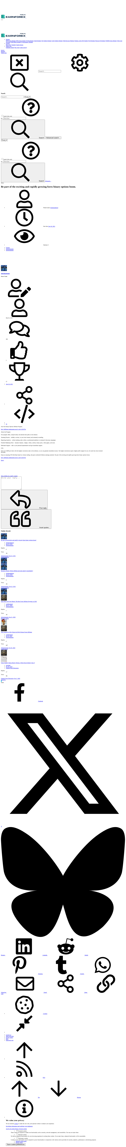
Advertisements (10, 545)
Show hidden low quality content (9, 476)
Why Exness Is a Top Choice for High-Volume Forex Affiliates (16, 632)
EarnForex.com (9, 1040)
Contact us (8, 1035)
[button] (2, 19)
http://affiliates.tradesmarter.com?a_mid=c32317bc (13, 429)
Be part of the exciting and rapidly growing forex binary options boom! (18, 540)
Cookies (45, 1013)
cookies (16, 1123)
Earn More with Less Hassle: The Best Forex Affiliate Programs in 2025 (19, 601)
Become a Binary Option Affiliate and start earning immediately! (17, 570)
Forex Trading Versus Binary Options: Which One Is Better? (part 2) (18, 662)
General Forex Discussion (12, 668)
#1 (6, 424)
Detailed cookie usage (21, 1141)
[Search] (79, 71)
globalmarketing (54, 207)
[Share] (24, 404)
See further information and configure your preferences (19, 1126)
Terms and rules (10, 1036)
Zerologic (3, 679)
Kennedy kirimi (5, 618)
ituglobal (8, 665)
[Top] (24, 1059)
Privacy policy (9, 1037)
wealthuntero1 (9, 604)
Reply (2, 460)
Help (7, 1039)
